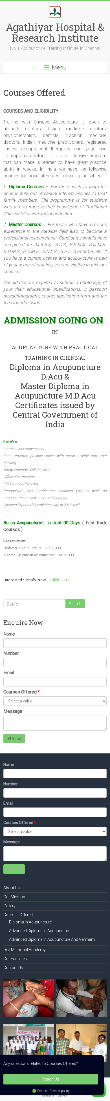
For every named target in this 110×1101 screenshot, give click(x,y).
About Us (11, 888)
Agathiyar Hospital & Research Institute (55, 32)
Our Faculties (15, 958)
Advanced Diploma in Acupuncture (39, 930)
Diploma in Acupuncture (30, 922)
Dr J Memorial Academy (24, 950)
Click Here (60, 579)
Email (8, 672)
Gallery (9, 906)
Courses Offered (20, 692)
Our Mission (14, 897)
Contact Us (13, 967)
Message (12, 711)
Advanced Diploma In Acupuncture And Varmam (52, 939)
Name (9, 634)
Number (11, 653)
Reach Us (50, 1079)
